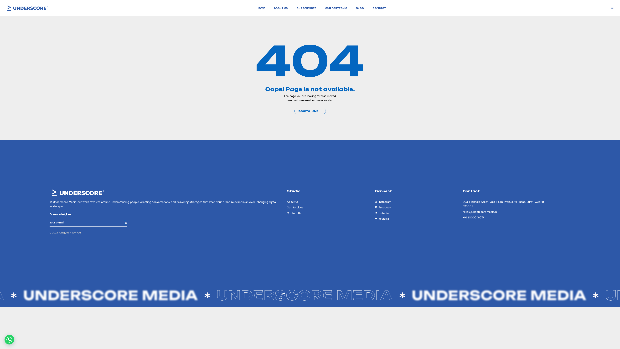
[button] (9, 339)
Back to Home (308, 111)
